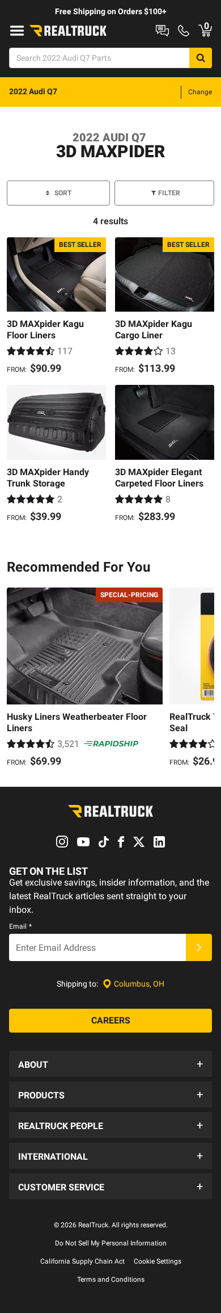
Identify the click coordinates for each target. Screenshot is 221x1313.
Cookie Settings (157, 1261)
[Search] (200, 58)
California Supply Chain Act (82, 1261)
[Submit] (199, 947)
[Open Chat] (162, 30)
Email (20, 926)
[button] (110, 1064)
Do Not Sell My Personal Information (111, 1243)
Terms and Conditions (110, 1279)
